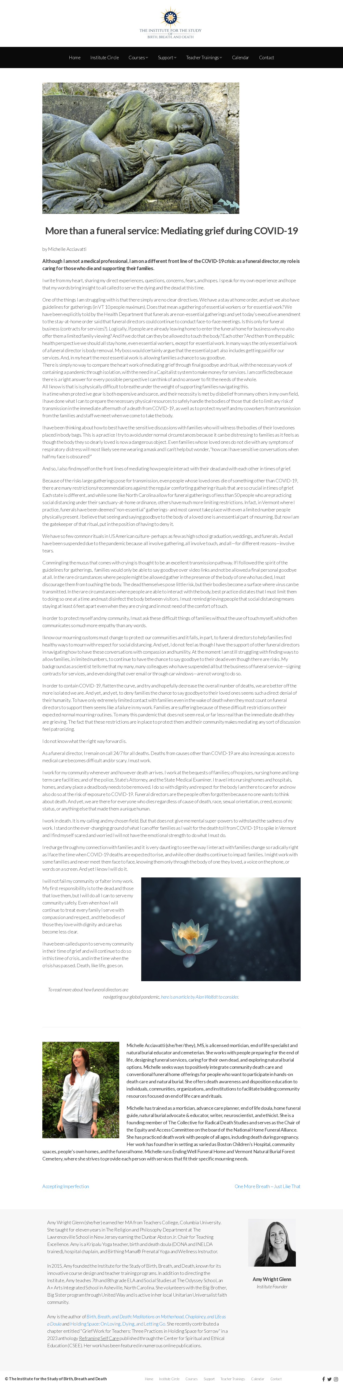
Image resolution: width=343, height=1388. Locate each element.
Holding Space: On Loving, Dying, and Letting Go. (118, 1324)
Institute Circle (104, 57)
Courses (137, 57)
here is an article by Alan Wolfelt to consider (199, 997)
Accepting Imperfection (65, 1186)
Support (166, 57)
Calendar (240, 57)
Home (75, 57)
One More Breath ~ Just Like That (268, 1186)
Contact (266, 57)
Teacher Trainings (203, 57)
